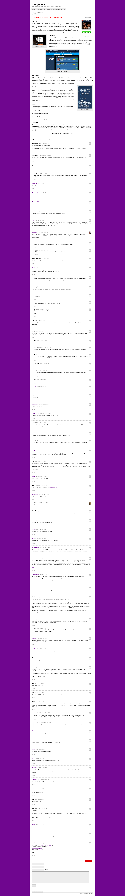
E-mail (46, 866)
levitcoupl (34, 767)
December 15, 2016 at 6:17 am (46, 192)
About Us (40, 891)
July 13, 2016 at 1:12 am (45, 302)
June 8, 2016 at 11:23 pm (46, 258)
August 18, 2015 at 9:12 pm (45, 574)
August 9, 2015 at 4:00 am (39, 683)
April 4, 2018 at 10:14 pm (43, 250)
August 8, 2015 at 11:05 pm (42, 730)
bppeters (34, 638)
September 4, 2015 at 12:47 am (40, 529)
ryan (33, 220)
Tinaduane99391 (36, 192)
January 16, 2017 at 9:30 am (43, 183)
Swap (33, 476)
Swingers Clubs (48, 9)
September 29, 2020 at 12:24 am (45, 155)
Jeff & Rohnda (35, 547)
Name (46, 864)
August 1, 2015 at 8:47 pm (42, 808)
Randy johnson (37, 277)
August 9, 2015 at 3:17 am (40, 701)
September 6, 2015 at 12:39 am (44, 712)
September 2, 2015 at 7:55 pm (45, 547)
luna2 (33, 843)
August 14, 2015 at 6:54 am (43, 597)
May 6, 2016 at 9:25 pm (44, 294)
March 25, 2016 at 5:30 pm (43, 287)
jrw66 (33, 749)
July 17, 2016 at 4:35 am (43, 232)
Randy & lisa (35, 451)
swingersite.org (86, 893)
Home (33, 9)
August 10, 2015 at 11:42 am (40, 667)
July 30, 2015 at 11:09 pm (40, 824)
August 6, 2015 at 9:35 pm (40, 749)
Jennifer (34, 267)
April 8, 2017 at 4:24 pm (47, 243)
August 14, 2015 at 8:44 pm (40, 587)
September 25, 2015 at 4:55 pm (44, 450)
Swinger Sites (39, 9)
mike (33, 433)
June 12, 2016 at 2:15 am (41, 628)
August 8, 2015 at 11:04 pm (42, 740)
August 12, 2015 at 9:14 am (42, 638)
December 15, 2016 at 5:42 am (46, 201)
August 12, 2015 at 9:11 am (42, 648)
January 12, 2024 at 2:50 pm (44, 143)
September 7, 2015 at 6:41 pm (45, 510)
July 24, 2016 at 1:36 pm (39, 220)
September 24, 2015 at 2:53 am (41, 476)
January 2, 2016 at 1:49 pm (40, 331)
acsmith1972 (35, 232)
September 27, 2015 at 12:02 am (41, 433)
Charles (34, 731)
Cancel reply (88, 861)
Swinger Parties (57, 9)
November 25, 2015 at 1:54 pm (45, 413)
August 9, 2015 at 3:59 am (39, 692)
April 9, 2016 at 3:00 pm (43, 354)
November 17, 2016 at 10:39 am (40, 211)
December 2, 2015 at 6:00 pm (44, 404)
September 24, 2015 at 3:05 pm (40, 461)
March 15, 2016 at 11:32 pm (40, 320)
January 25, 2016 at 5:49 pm (47, 347)
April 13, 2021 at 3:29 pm (46, 277)
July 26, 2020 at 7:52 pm (44, 173)
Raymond (34, 183)
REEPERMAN (35, 413)
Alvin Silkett (35, 494)
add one (47, 139)
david (33, 824)
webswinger (36, 295)
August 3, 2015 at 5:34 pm (40, 788)
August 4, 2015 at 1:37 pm (44, 779)
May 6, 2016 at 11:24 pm (41, 267)
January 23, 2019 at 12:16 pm (44, 165)
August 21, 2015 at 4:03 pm (44, 558)
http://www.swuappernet (46, 845)
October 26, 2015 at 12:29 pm (40, 422)
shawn (33, 834)
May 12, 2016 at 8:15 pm (44, 370)
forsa (33, 529)
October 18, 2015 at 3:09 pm (43, 502)
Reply (33, 151)
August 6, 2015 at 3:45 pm (41, 758)
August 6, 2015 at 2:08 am (42, 767)
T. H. (35, 386)
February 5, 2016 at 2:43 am (44, 441)
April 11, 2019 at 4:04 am (41, 386)
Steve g (33, 758)
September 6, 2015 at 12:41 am (45, 722)
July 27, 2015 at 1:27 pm (40, 833)
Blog (64, 9)
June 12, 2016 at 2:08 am (41, 379)
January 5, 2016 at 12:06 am (42, 340)
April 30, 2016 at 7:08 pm (44, 363)
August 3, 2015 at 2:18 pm (39, 799)
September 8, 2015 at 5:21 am (44, 494)
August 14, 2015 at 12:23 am (40, 619)
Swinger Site (38, 4)
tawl (33, 588)
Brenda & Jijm (35, 574)
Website (46, 869)
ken (33, 211)
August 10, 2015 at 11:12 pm (40, 657)
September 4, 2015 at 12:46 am (40, 538)
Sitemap (35, 891)
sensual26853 (35, 779)
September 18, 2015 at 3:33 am (41, 485)
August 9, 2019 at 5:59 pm (44, 309)
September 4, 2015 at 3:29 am (40, 520)
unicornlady (35, 404)
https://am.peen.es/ (53, 487)
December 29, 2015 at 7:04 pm (40, 395)
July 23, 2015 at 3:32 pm (40, 843)
